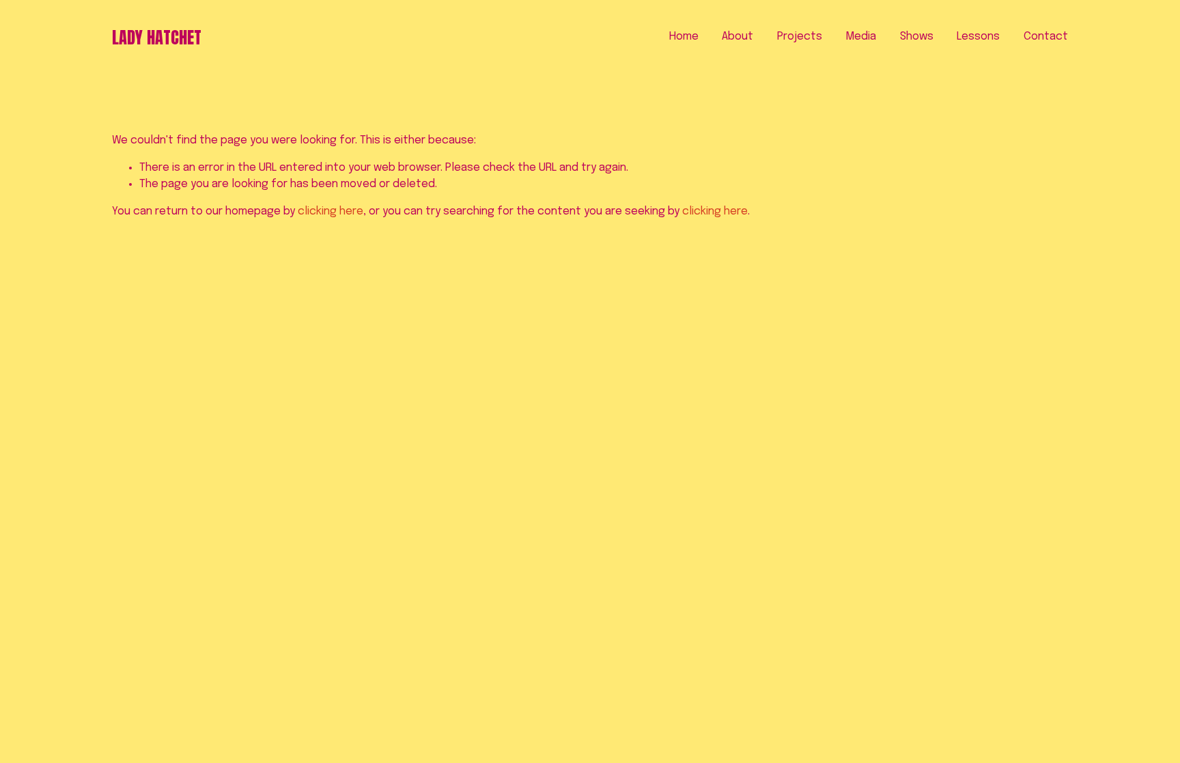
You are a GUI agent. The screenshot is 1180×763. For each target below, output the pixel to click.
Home (684, 36)
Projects (799, 36)
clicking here (330, 211)
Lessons (978, 36)
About (737, 36)
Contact (1046, 36)
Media (860, 36)
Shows (916, 36)
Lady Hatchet (156, 37)
